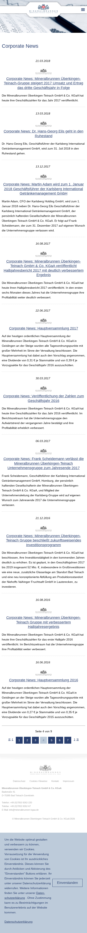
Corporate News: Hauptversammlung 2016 (43, 680)
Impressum (68, 781)
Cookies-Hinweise (38, 781)
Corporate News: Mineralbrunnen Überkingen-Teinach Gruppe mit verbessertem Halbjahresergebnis (43, 622)
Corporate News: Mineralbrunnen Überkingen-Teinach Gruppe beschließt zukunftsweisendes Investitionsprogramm (43, 540)
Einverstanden (67, 882)
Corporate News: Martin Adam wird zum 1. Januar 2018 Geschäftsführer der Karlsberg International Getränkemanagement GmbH (43, 188)
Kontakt (55, 781)
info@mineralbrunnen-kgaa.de (24, 810)
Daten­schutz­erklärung (18, 921)
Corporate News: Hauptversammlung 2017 (43, 328)
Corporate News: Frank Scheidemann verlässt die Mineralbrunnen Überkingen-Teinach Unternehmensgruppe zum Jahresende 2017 (43, 463)
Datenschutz (19, 781)
